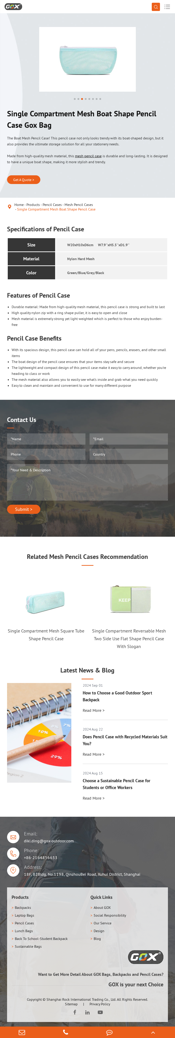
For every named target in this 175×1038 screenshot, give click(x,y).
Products (33, 204)
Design (99, 931)
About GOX (102, 907)
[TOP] (153, 1032)
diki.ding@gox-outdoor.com (49, 840)
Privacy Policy (100, 1004)
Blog (97, 938)
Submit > (23, 509)
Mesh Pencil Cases (78, 204)
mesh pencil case (88, 156)
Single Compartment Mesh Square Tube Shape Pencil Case (46, 635)
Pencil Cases (52, 204)
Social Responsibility (110, 915)
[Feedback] (109, 1032)
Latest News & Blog (87, 670)
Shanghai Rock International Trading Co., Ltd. (81, 999)
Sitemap (71, 1004)
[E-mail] (22, 1032)
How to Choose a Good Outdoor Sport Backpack (117, 696)
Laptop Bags (24, 915)
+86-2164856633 (40, 857)
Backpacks (23, 907)
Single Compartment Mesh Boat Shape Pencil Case (56, 209)
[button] (75, 99)
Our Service (102, 923)
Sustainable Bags (28, 946)
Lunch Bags (24, 931)
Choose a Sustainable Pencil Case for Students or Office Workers (116, 784)
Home (19, 204)
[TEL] (66, 1032)
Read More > (94, 710)
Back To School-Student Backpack (41, 938)
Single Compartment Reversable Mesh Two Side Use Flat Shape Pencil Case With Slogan (129, 638)
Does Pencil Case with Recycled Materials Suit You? (125, 740)
